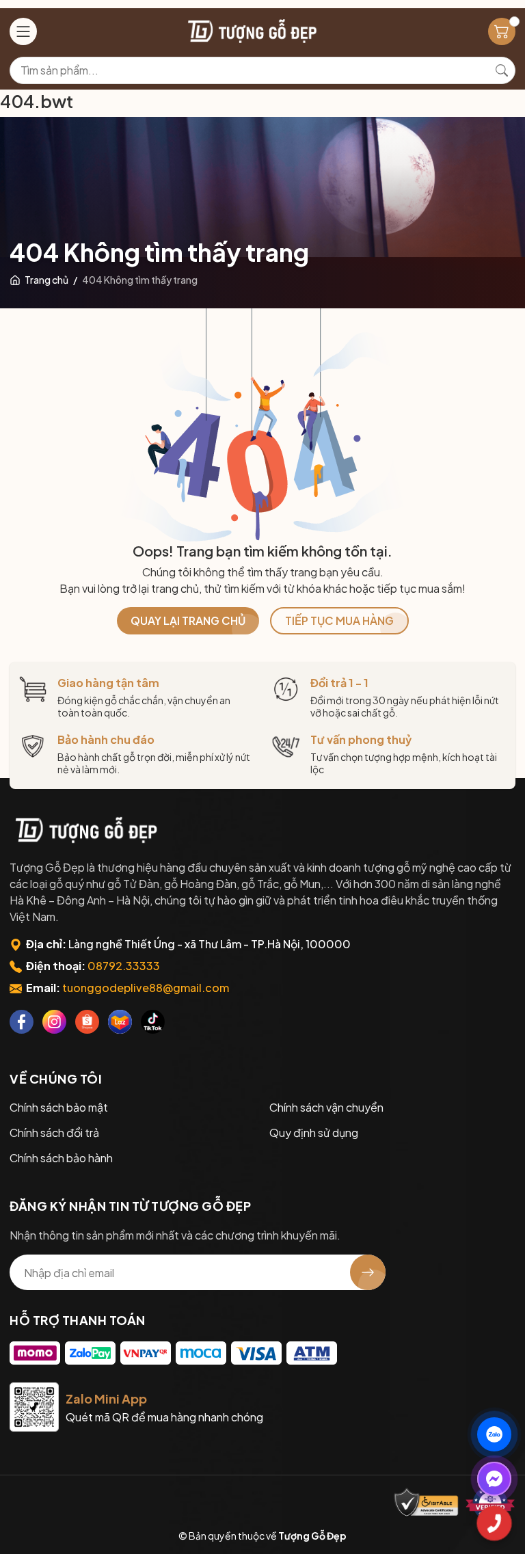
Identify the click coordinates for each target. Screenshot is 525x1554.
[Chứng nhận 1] (426, 1503)
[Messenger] (494, 1479)
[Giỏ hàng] (501, 31)
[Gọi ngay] (494, 1523)
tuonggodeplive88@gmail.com (145, 987)
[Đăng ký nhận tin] (368, 1272)
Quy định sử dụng (313, 1132)
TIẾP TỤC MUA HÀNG (339, 620)
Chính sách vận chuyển (326, 1107)
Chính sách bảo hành (61, 1158)
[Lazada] (120, 1022)
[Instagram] (54, 1022)
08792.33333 (124, 966)
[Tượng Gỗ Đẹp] (85, 830)
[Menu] (23, 31)
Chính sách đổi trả (54, 1132)
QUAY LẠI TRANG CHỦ (188, 620)
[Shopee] (87, 1022)
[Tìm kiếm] (501, 70)
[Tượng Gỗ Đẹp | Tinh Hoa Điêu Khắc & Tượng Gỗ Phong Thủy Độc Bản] (251, 31)
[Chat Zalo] (494, 1434)
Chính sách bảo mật (59, 1107)
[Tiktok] (153, 1022)
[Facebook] (21, 1022)
